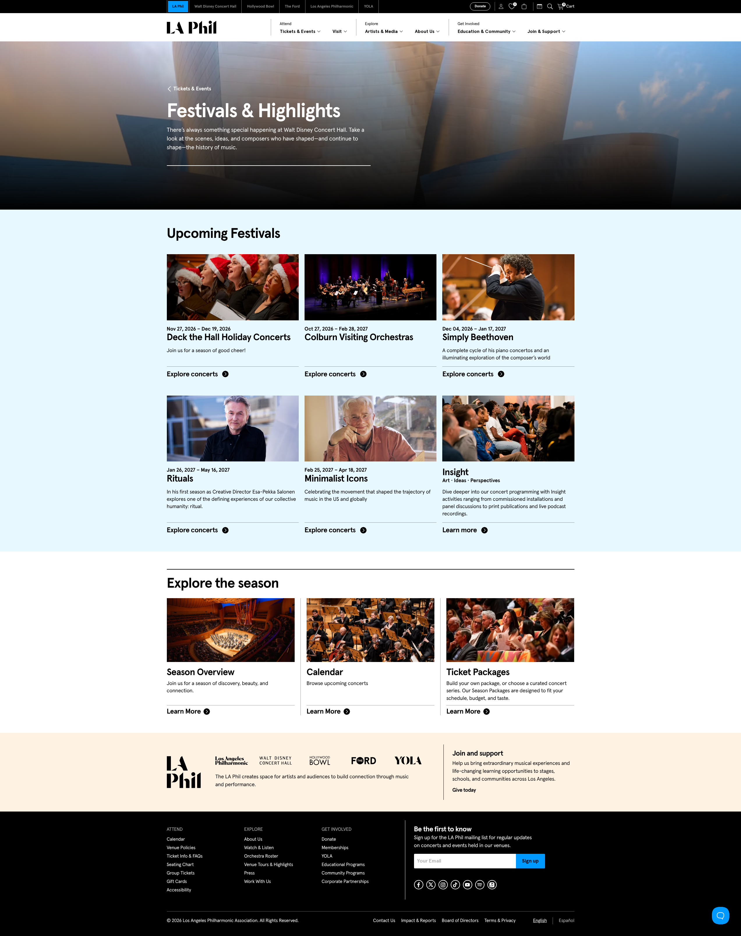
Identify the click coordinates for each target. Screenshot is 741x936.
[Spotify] (479, 884)
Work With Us (257, 881)
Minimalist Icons (336, 479)
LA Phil (178, 6)
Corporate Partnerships (345, 881)
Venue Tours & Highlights (268, 865)
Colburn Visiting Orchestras (359, 337)
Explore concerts (193, 374)
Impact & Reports (418, 921)
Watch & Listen (259, 848)
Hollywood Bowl (260, 6)
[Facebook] (418, 884)
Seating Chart (180, 865)
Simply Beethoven (477, 337)
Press (249, 873)
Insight (455, 472)
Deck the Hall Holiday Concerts (229, 337)
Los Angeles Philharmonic (332, 6)
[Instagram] (443, 884)
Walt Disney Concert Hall (215, 6)
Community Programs (343, 873)
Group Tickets (181, 873)
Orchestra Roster (261, 856)
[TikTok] (455, 884)
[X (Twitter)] (431, 884)
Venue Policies (181, 848)
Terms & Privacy (499, 921)
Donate (480, 6)
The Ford (292, 6)
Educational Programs (343, 865)
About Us (253, 839)
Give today (464, 790)
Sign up (530, 861)
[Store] (525, 6)
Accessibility (179, 890)
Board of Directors (460, 921)
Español (566, 921)
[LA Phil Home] (191, 27)
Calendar (176, 839)
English (540, 921)
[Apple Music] (492, 884)
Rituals (180, 479)
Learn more (460, 530)
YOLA (368, 6)
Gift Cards (177, 881)
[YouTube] (467, 884)
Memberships (335, 848)
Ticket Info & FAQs (185, 856)
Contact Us (384, 921)
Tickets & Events (192, 89)
